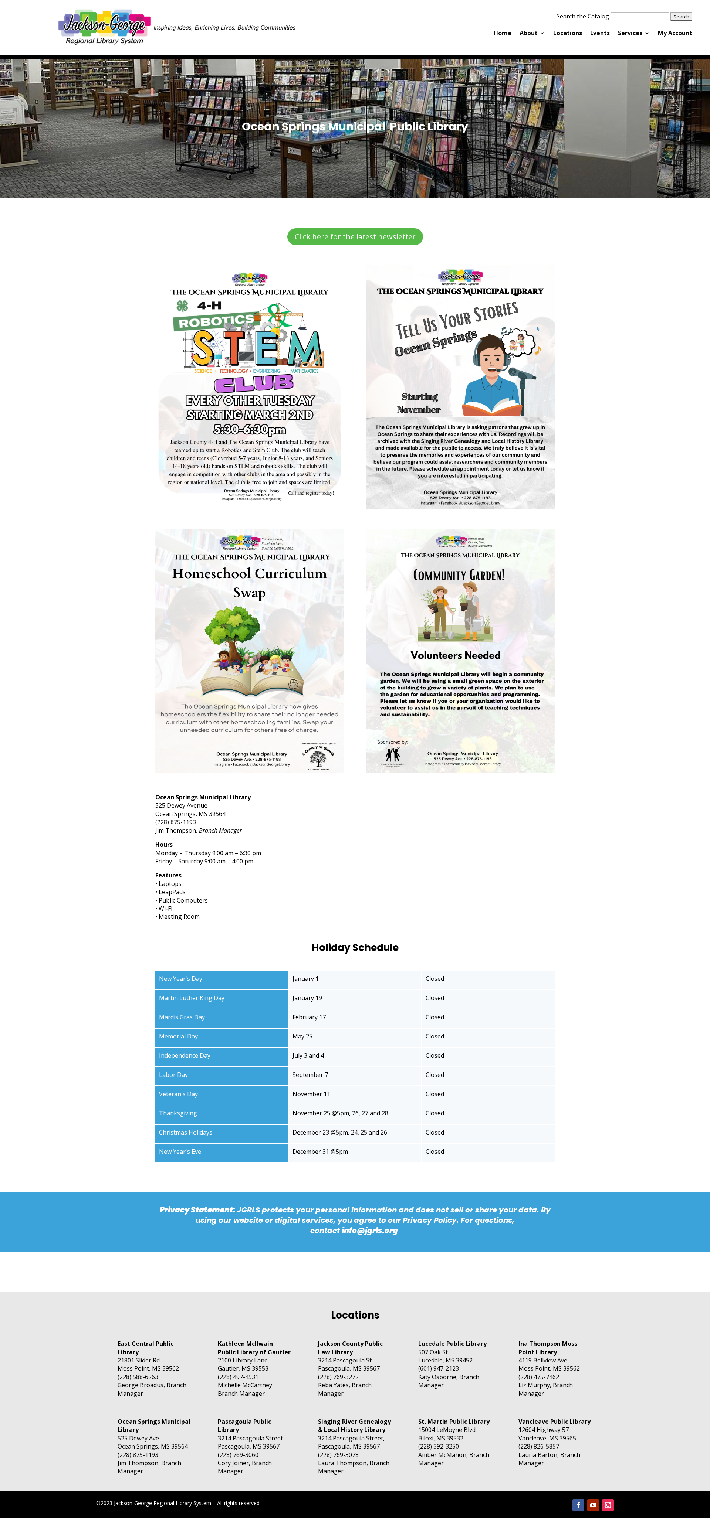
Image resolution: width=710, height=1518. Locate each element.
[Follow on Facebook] (578, 1505)
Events (600, 33)
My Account (675, 33)
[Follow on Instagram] (608, 1505)
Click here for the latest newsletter (355, 237)
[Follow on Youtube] (593, 1505)
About (529, 33)
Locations (567, 33)
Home (502, 33)
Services (630, 33)
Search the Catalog (583, 16)
